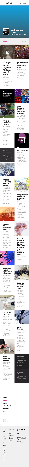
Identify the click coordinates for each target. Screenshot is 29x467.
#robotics (5, 333)
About (4, 436)
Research (4, 434)
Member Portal (4, 455)
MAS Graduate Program (4, 445)
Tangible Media (6, 375)
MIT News (6, 285)
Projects (5, 403)
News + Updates (4, 432)
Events (4, 411)
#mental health (5, 85)
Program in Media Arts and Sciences (21, 216)
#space (18, 305)
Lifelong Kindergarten (7, 374)
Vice (5, 154)
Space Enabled (20, 262)
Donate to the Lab (20, 443)
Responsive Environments (5, 142)
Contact (10, 440)
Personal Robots (21, 375)
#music (18, 350)
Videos (4, 452)
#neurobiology (6, 157)
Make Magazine (21, 125)
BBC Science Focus (8, 81)
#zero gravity (19, 306)
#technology (5, 291)
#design (8, 333)
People (4, 448)
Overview (5, 397)
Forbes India (20, 360)
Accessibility (19, 441)
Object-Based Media (8, 373)
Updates (5, 400)
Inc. (4, 98)
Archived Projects (7, 406)
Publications (6, 408)
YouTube (20, 372)
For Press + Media (4, 459)
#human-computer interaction (6, 335)
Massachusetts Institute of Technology (21, 436)
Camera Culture (20, 364)
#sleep (9, 85)
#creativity (19, 129)
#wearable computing (7, 289)
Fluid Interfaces (7, 84)
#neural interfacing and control (7, 158)
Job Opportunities (11, 438)
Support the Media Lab (4, 440)
